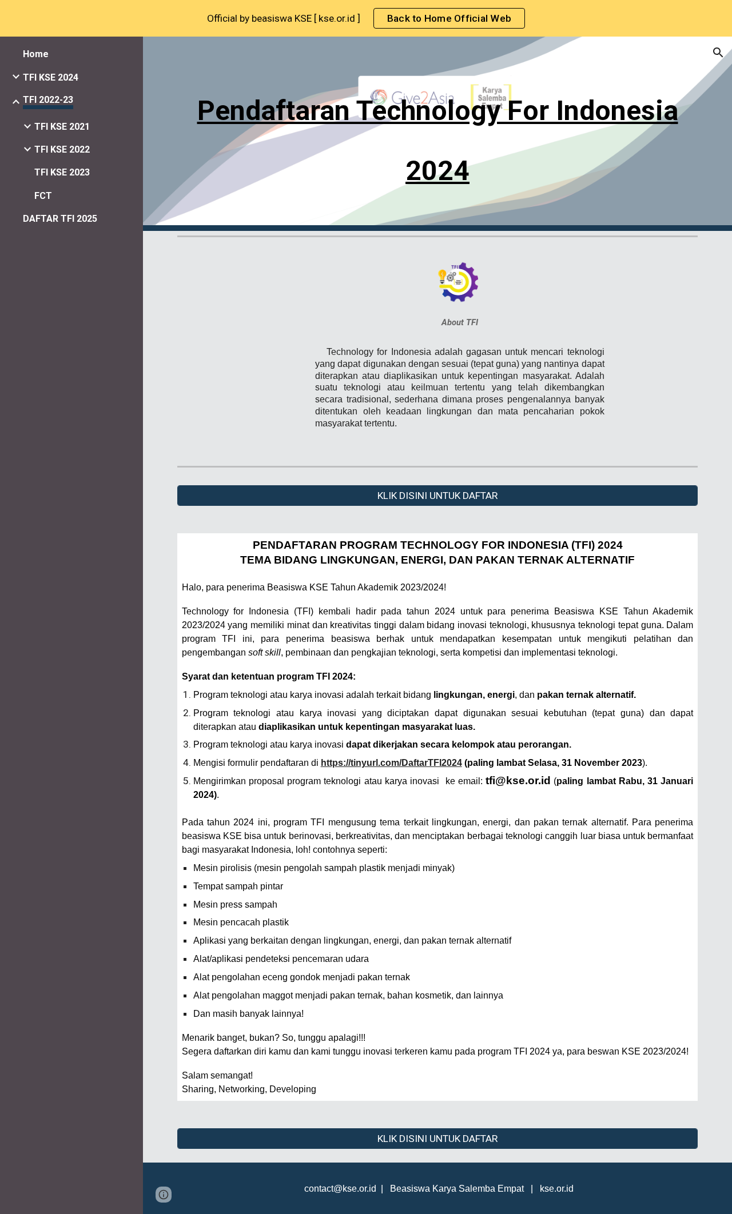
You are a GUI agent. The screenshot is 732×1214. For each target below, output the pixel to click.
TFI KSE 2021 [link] (62, 126)
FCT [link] (43, 195)
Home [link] (36, 54)
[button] (718, 52)
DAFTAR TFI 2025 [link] (60, 218)
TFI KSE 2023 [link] (62, 172)
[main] (437, 133)
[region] (366, 18)
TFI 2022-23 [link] (48, 99)
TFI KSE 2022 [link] (62, 149)
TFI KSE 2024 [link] (50, 77)
